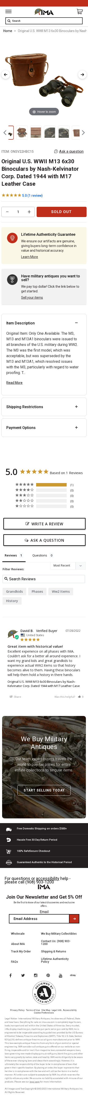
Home (7, 31)
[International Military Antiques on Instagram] (36, 976)
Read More (14, 382)
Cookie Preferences (44, 1012)
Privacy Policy (17, 1010)
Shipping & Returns (53, 951)
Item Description (20, 323)
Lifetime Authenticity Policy (55, 960)
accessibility (47, 878)
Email (44, 912)
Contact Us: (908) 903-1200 (56, 943)
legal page (35, 1082)
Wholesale (18, 933)
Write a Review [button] (47, 524)
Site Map (45, 1010)
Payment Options (21, 427)
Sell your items (32, 297)
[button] (80, 696)
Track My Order (21, 951)
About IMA (18, 944)
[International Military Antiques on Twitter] (23, 976)
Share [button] (17, 696)
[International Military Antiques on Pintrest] (49, 976)
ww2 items (61, 591)
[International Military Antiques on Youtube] (62, 976)
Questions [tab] (39, 555)
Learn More (29, 256)
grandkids (14, 591)
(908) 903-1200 (39, 881)
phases (37, 591)
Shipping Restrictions (24, 407)
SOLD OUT (61, 212)
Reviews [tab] (11, 555)
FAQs (14, 961)
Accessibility (70, 1010)
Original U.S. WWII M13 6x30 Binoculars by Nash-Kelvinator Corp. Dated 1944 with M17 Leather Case (44, 683)
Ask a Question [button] (47, 540)
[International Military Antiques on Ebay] (75, 976)
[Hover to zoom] (44, 77)
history (12, 601)
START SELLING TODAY (44, 790)
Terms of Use (33, 1010)
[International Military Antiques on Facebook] (10, 976)
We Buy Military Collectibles (59, 933)
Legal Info (56, 1010)
